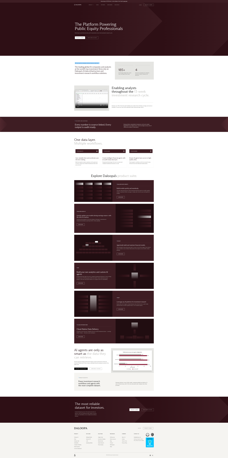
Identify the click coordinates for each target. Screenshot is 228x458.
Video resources (113, 439)
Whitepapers (112, 444)
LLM (87, 441)
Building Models (89, 437)
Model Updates (77, 446)
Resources (117, 4)
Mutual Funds (100, 441)
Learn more (125, 1)
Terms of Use (124, 441)
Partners (103, 4)
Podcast (111, 442)
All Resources (112, 437)
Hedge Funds (100, 437)
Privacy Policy (124, 442)
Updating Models (89, 442)
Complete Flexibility (77, 444)
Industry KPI (88, 439)
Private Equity (100, 444)
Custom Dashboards (78, 448)
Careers (123, 439)
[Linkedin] (150, 455)
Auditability (76, 442)
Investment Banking (101, 439)
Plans (97, 4)
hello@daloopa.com (137, 437)
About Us (123, 437)
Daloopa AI (76, 437)
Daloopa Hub (76, 441)
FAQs (111, 446)
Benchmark (109, 4)
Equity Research (101, 442)
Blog (111, 441)
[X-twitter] (152, 455)
